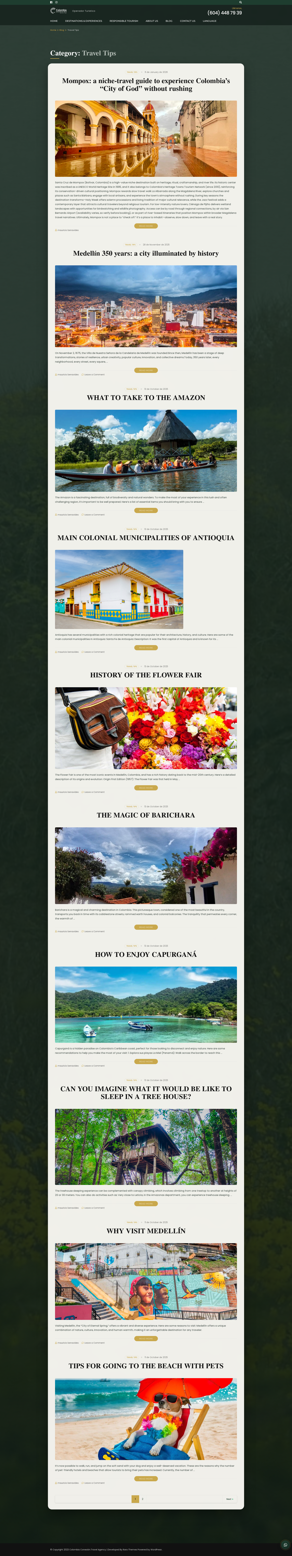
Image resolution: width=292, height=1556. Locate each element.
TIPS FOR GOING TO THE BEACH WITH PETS (146, 1365)
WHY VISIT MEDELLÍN (146, 1230)
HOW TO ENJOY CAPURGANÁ (146, 954)
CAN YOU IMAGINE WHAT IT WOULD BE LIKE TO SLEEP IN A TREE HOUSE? (146, 1092)
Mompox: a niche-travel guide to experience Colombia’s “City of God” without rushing (146, 84)
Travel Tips (132, 72)
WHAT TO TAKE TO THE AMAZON (146, 397)
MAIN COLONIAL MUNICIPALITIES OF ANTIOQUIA (146, 537)
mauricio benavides (68, 230)
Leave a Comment (95, 374)
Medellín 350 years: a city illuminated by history (146, 253)
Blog (169, 20)
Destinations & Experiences (83, 20)
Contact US (187, 20)
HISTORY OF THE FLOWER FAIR (146, 674)
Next (228, 1499)
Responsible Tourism (124, 20)
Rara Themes (130, 1549)
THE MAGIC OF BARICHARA (146, 815)
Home (54, 20)
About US (152, 20)
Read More (146, 226)
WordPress (156, 1549)
